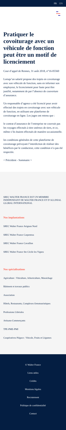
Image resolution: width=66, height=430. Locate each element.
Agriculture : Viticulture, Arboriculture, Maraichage (28, 278)
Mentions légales (33, 389)
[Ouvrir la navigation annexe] (5, 3)
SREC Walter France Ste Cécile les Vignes (23, 252)
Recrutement (33, 397)
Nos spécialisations (14, 269)
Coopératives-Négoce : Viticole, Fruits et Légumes (27, 338)
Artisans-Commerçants (14, 320)
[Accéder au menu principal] (58, 13)
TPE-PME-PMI (11, 329)
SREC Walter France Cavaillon (18, 243)
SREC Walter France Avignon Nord (20, 226)
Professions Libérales (13, 312)
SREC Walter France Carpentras (18, 235)
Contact (33, 413)
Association (9, 295)
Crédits (33, 381)
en (61, 3)
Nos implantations (13, 217)
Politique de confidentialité (33, 405)
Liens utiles (33, 373)
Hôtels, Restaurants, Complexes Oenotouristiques (27, 303)
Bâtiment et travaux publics (16, 286)
